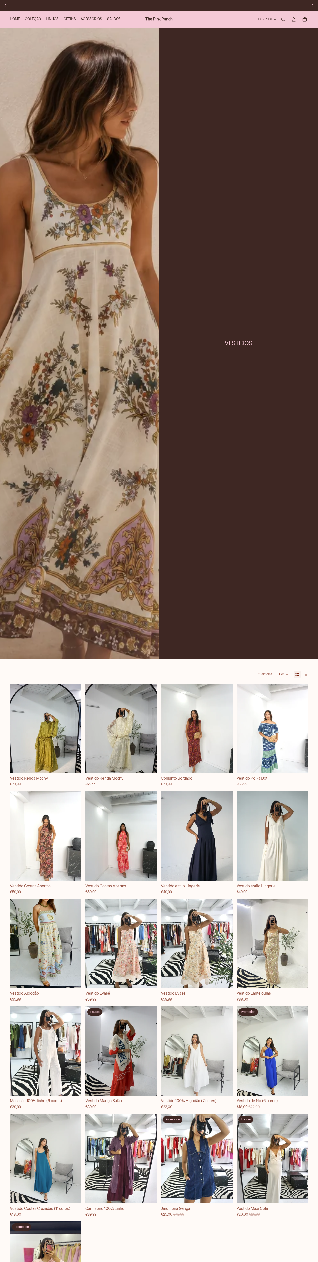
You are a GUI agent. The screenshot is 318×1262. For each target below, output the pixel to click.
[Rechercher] (283, 19)
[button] (283, 674)
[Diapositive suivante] (312, 5)
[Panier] (304, 19)
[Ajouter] (73, 765)
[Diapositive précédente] (5, 5)
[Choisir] (224, 765)
